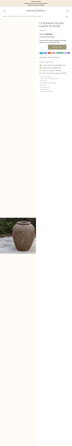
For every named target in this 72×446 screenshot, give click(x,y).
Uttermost (42, 30)
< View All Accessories (44, 76)
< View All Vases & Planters (46, 91)
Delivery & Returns (53, 57)
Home (4, 16)
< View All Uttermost (44, 89)
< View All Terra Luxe (44, 87)
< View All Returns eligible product (47, 83)
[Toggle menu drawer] (4, 11)
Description (43, 57)
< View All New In (43, 81)
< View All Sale (42, 85)
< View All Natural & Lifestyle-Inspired (48, 78)
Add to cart (57, 47)
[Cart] (67, 11)
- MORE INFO (58, 70)
